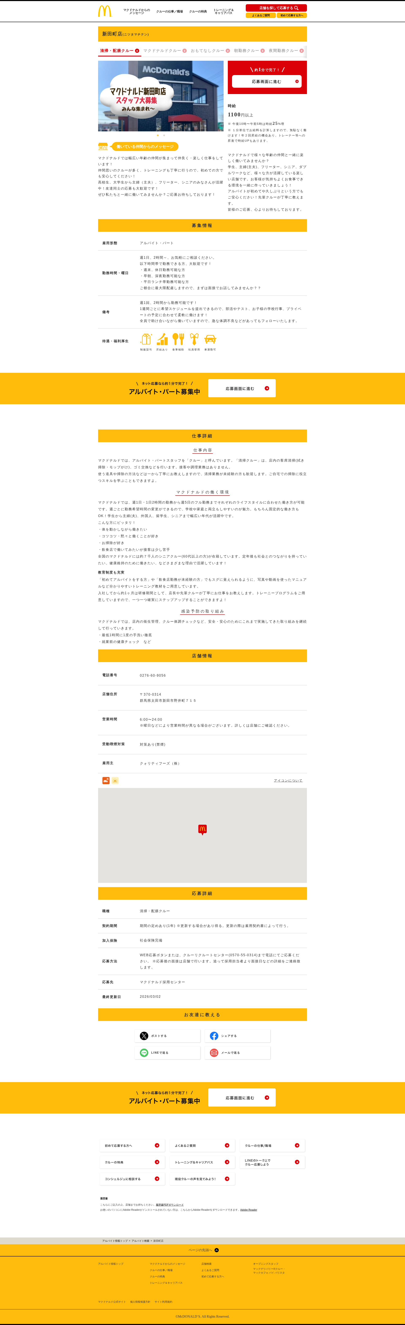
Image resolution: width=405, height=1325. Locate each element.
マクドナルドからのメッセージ (136, 11)
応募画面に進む (267, 81)
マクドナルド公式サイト (112, 1301)
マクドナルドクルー (162, 50)
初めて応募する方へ (292, 15)
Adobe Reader (248, 1209)
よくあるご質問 (261, 15)
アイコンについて (288, 780)
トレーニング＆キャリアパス (223, 11)
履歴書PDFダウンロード (170, 1204)
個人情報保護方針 (140, 1301)
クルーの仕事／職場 (169, 11)
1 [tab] (158, 135)
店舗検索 (206, 1263)
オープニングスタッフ (265, 1263)
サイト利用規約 (163, 1301)
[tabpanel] (161, 96)
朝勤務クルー (246, 50)
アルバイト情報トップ (110, 1263)
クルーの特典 (198, 11)
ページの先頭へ (200, 1250)
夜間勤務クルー (283, 50)
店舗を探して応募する (276, 8)
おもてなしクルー (208, 50)
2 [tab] (164, 135)
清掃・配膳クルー (117, 50)
